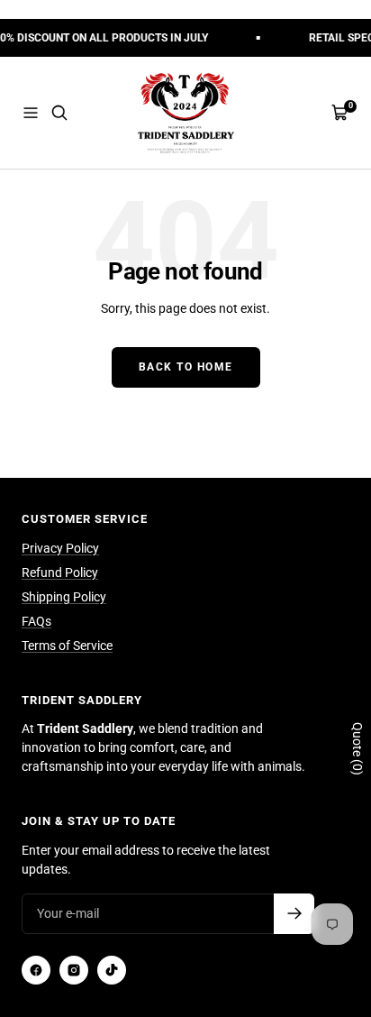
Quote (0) (357, 748)
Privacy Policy (60, 548)
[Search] (59, 113)
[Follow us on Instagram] (73, 970)
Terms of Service (67, 645)
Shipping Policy (64, 597)
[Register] (294, 913)
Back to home (186, 367)
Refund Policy (60, 572)
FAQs (36, 621)
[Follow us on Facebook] (36, 970)
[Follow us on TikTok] (111, 970)
